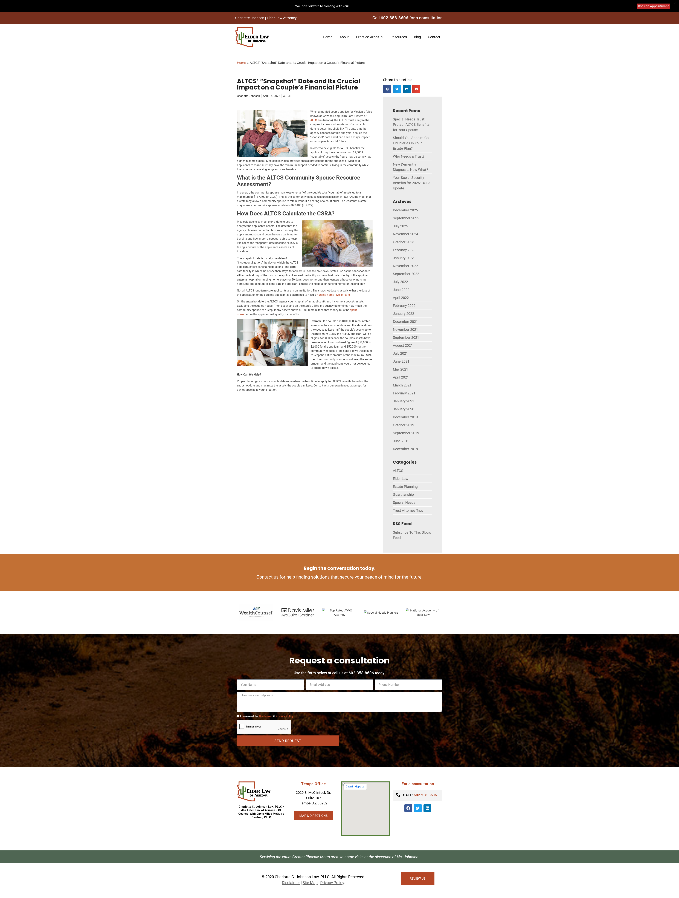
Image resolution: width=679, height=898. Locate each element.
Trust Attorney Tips (408, 510)
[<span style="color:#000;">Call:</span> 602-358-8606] (398, 795)
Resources (398, 37)
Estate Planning (405, 486)
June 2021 (401, 361)
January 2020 (403, 409)
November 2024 (405, 234)
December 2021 (405, 321)
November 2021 (405, 329)
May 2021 (400, 369)
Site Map (310, 882)
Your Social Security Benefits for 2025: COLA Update (412, 182)
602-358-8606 (420, 795)
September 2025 (406, 218)
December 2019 (405, 417)
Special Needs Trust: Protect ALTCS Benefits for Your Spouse (411, 124)
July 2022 (400, 282)
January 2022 (403, 313)
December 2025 (405, 210)
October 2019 (403, 425)
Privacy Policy (284, 716)
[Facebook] (408, 808)
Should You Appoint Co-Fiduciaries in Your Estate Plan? (411, 143)
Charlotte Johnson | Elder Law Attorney (266, 18)
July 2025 (400, 226)
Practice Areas (367, 37)
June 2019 (401, 441)
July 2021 (400, 353)
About (344, 37)
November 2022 (405, 266)
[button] (387, 89)
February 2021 (404, 393)
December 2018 (405, 449)
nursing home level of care (333, 294)
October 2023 (403, 242)
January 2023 (403, 258)
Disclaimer (265, 716)
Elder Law (400, 479)
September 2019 (406, 433)
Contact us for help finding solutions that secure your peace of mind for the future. (339, 577)
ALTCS (287, 96)
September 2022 (406, 274)
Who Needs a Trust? (408, 156)
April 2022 (401, 298)
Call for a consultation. (408, 17)
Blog (417, 37)
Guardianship (403, 494)
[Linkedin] (427, 808)
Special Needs (404, 502)
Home (327, 37)
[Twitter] (418, 808)
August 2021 (403, 345)
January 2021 (403, 401)
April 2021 (401, 377)
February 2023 (404, 250)
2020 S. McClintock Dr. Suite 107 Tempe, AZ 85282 (313, 797)
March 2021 (402, 385)
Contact (434, 37)
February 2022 (404, 306)
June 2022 (401, 290)
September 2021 (406, 337)
